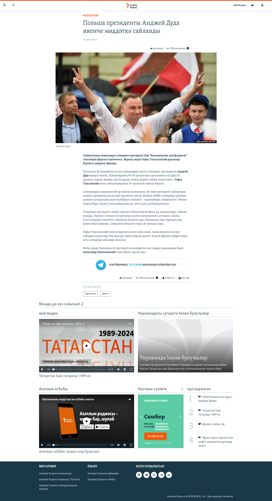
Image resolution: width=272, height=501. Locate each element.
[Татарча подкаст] (262, 5)
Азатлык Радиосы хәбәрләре (103, 473)
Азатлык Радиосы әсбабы (101, 479)
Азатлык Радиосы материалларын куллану (58, 487)
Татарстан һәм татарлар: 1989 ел (63, 324)
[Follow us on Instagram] (154, 475)
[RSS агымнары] (169, 475)
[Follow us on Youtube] (146, 475)
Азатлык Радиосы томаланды (55, 473)
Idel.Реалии (240, 5)
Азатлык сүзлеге (152, 389)
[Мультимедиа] (253, 5)
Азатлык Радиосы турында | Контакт (59, 479)
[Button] (156, 48)
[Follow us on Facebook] (139, 475)
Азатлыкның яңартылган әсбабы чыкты (68, 399)
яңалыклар (91, 15)
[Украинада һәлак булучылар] (185, 346)
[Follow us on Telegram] (161, 475)
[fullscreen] (131, 369)
